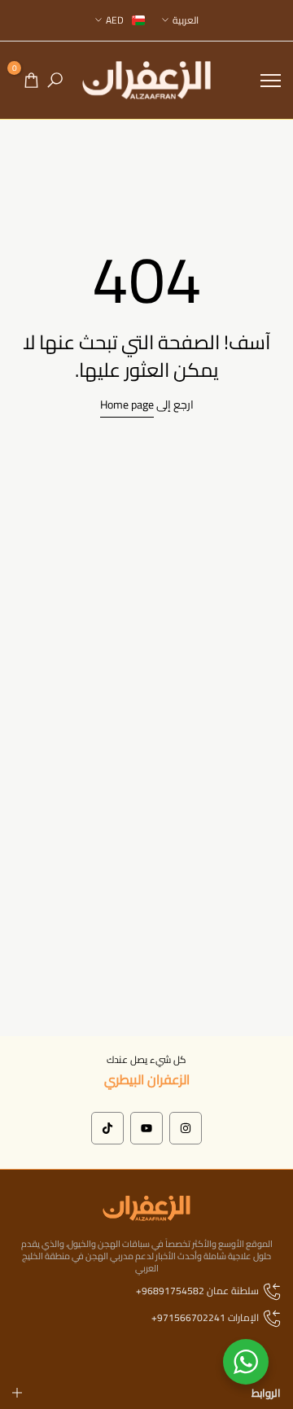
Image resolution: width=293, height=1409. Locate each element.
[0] (31, 80)
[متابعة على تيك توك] (107, 1128)
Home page (127, 404)
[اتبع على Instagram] (185, 1128)
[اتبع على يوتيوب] (146, 1128)
